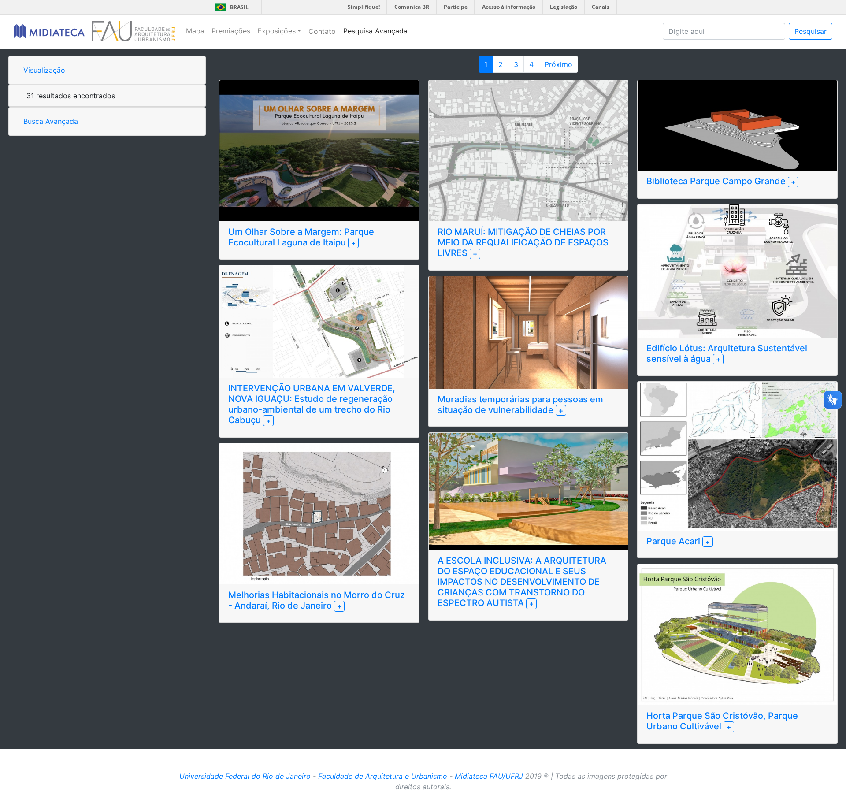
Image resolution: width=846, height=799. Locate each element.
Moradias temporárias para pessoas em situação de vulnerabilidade (520, 404)
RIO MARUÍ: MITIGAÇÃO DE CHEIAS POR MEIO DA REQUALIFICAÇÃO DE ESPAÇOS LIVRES (523, 242)
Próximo (558, 64)
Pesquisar (810, 31)
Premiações (231, 30)
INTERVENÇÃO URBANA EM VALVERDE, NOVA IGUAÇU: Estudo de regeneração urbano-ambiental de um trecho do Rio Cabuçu (311, 404)
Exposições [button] (276, 30)
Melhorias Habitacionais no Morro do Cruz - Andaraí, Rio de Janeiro (316, 600)
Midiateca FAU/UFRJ (489, 776)
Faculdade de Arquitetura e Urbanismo (382, 776)
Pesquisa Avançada (375, 30)
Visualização (44, 70)
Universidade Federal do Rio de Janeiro (245, 776)
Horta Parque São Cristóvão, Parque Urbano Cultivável (722, 721)
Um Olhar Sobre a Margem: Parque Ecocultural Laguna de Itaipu (301, 237)
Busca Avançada (50, 121)
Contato (322, 31)
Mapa (195, 30)
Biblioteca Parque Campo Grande (717, 181)
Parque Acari (674, 541)
